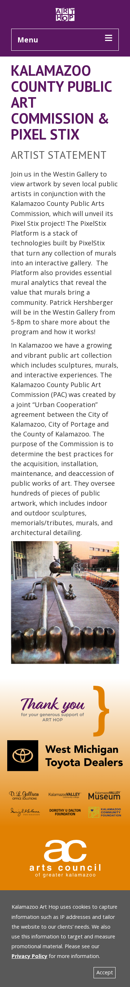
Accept (104, 972)
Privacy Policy (29, 956)
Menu (27, 40)
